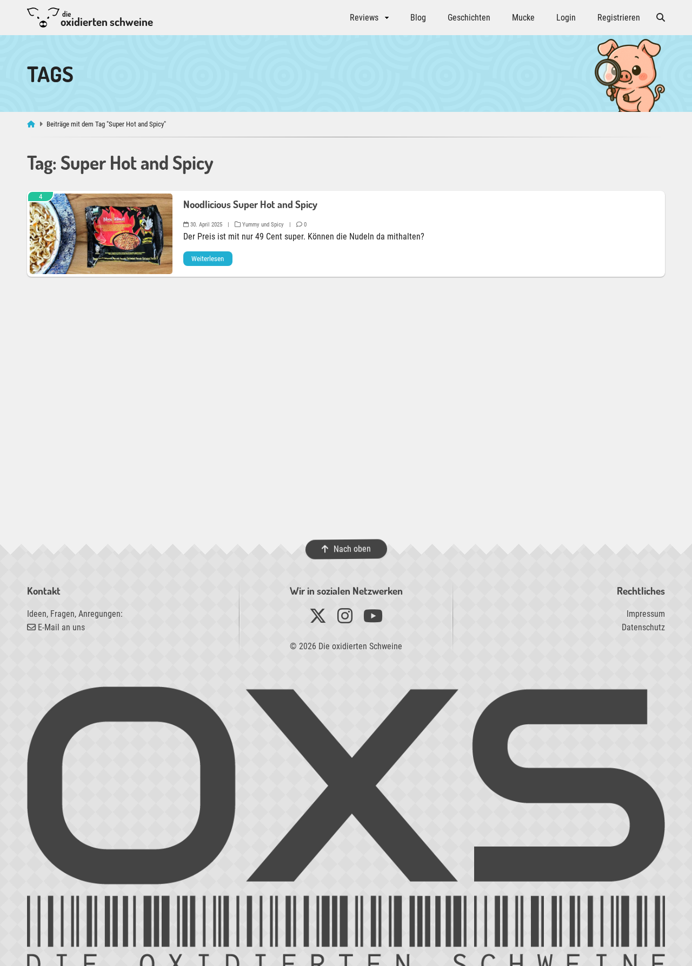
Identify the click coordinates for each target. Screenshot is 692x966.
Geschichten (469, 17)
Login (566, 17)
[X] (318, 619)
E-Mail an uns (60, 627)
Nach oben (351, 548)
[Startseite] (32, 124)
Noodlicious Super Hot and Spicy (250, 204)
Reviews (364, 17)
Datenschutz (643, 627)
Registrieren (618, 17)
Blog (418, 17)
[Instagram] (345, 619)
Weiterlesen (207, 259)
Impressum (646, 614)
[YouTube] (373, 619)
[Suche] (660, 17)
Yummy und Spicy (262, 224)
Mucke (523, 17)
